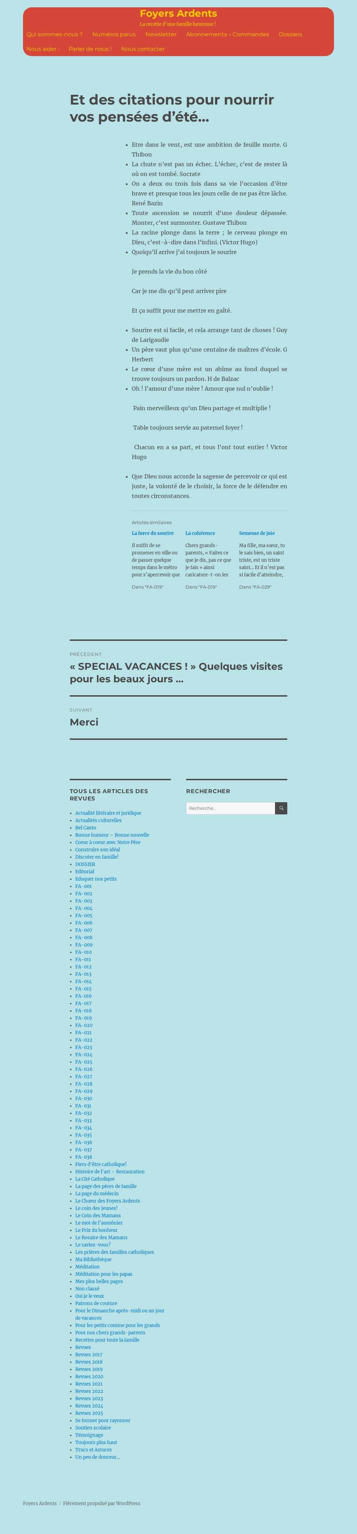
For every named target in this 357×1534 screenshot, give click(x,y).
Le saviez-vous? (93, 1245)
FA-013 (83, 974)
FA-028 (83, 1084)
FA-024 (83, 1055)
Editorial (84, 872)
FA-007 (83, 930)
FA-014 (83, 981)
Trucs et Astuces (93, 1450)
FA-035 (83, 1135)
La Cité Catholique (95, 1179)
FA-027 (83, 1077)
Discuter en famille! (97, 857)
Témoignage (89, 1435)
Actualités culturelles (98, 820)
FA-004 (83, 908)
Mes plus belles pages (99, 1281)
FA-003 (83, 901)
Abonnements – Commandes (227, 34)
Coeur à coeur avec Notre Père (107, 842)
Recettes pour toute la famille (107, 1340)
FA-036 (83, 1142)
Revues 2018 (88, 1362)
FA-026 (84, 1069)
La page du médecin (97, 1194)
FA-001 (83, 886)
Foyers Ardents (178, 13)
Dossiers (290, 34)
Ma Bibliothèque (93, 1260)
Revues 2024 (89, 1406)
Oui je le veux (89, 1296)
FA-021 (83, 1033)
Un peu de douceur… (97, 1457)
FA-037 (83, 1150)
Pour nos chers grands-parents (110, 1333)
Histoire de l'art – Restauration (110, 1172)
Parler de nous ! (90, 49)
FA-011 (83, 959)
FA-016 (83, 996)
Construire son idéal (97, 850)
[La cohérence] (212, 560)
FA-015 (83, 989)
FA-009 (84, 945)
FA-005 (83, 916)
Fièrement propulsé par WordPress (101, 1503)
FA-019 (83, 1018)
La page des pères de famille (106, 1186)
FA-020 (83, 1025)
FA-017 (83, 1003)
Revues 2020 (89, 1377)
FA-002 (83, 894)
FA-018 (83, 1011)
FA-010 (83, 952)
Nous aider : (42, 49)
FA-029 (84, 1091)
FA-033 (83, 1120)
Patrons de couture (96, 1303)
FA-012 (83, 967)
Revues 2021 (88, 1384)
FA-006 (84, 923)
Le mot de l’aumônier (99, 1223)
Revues (83, 1347)
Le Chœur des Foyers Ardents (107, 1201)
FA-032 (83, 1113)
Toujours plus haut (96, 1442)
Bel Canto (85, 828)
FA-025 (83, 1062)
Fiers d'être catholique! (101, 1164)
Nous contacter (143, 49)
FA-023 (83, 1047)
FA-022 (83, 1040)
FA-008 (83, 938)
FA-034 (83, 1128)
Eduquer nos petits (96, 879)
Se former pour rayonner (102, 1421)
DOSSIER (85, 864)
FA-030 (83, 1099)
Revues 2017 (88, 1355)
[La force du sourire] (158, 560)
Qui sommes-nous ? (54, 34)
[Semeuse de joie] (266, 560)
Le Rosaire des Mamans (101, 1238)
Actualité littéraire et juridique (108, 813)
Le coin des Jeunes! (96, 1208)
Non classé (87, 1289)
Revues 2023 (89, 1399)
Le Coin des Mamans (98, 1216)
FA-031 (83, 1106)
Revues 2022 (89, 1391)
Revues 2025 (89, 1413)
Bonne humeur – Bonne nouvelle (112, 835)
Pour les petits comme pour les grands (117, 1325)
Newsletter (160, 34)
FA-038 (83, 1157)
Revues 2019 (89, 1369)
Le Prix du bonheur (96, 1230)
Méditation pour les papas (103, 1274)
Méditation (87, 1267)
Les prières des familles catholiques (114, 1252)
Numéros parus (114, 34)
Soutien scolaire (93, 1428)
